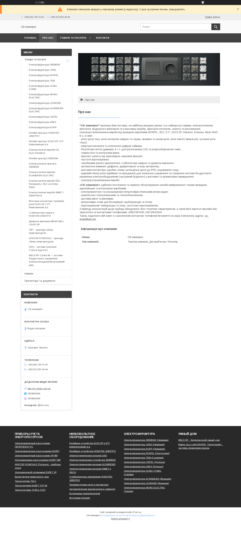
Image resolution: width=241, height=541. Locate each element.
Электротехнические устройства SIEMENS (92, 460)
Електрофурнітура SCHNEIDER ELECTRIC (46, 110)
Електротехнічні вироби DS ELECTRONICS (44, 151)
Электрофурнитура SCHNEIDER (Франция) (147, 479)
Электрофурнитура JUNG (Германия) (144, 444)
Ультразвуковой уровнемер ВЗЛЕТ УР (36, 472)
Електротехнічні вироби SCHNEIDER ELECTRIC (42, 174)
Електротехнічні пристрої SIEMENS (43, 165)
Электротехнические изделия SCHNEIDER (92, 464)
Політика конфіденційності (141, 515)
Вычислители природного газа (32, 476)
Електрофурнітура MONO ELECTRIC (43, 96)
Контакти (102, 37)
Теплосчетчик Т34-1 (25, 481)
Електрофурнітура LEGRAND (45, 103)
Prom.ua (137, 512)
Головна (30, 37)
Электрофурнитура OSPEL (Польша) (144, 462)
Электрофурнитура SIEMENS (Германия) (146, 440)
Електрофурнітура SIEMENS (44, 64)
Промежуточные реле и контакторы (89, 484)
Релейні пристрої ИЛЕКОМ (43, 158)
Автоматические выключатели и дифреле (92, 489)
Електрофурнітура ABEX (42, 122)
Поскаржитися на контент (113, 515)
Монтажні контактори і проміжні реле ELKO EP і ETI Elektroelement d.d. (46, 204)
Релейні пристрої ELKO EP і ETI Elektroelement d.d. (46, 143)
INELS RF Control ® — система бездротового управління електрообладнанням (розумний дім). (47, 260)
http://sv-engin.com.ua (39, 388)
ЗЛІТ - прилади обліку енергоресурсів (41, 231)
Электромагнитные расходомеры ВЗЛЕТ (37, 451)
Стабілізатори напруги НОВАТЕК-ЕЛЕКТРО (41, 214)
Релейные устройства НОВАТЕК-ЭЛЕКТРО (92, 451)
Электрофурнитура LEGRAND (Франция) (146, 483)
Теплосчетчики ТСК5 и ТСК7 (30, 490)
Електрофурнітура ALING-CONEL (43, 87)
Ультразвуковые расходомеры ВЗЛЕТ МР (38, 460)
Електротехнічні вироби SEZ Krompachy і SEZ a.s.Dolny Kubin (44, 183)
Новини (29, 273)
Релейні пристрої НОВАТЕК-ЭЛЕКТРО (44, 134)
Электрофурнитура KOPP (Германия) (144, 449)
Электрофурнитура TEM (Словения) (144, 457)
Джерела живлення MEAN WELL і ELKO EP (46, 223)
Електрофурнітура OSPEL (43, 116)
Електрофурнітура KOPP (43, 127)
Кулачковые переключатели (84, 493)
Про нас (47, 37)
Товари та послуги (73, 37)
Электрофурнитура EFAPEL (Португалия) (147, 453)
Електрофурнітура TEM (42, 80)
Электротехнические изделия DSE (88, 455)
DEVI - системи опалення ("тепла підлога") (42, 248)
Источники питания (79, 498)
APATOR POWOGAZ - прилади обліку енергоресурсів (46, 240)
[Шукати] (215, 26)
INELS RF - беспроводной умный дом (199, 440)
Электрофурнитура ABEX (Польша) (143, 466)
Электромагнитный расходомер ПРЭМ (36, 455)
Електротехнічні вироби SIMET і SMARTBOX (46, 194)
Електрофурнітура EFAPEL (44, 75)
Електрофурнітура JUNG (42, 70)
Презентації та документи (40, 280)
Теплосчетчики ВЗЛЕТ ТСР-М (31, 485)
